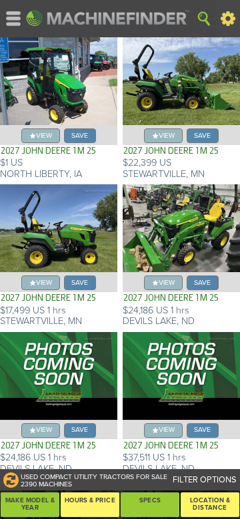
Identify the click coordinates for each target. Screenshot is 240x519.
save (79, 135)
